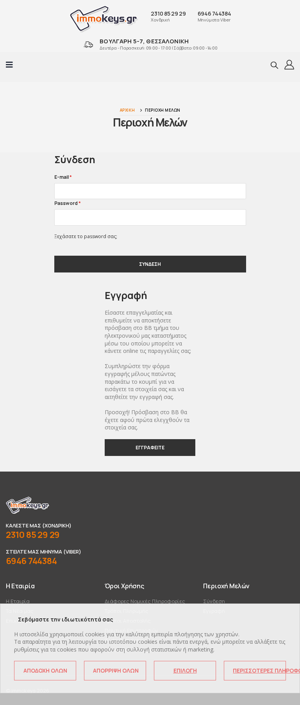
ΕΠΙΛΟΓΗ (185, 670)
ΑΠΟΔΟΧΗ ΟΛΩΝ (45, 670)
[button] (274, 65)
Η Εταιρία (18, 601)
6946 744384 (214, 13)
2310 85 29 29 (168, 13)
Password (67, 203)
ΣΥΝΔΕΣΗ (150, 264)
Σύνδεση (214, 601)
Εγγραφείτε (150, 447)
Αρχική (127, 110)
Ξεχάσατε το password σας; (85, 236)
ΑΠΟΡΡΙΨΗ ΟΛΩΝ (116, 670)
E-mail (63, 177)
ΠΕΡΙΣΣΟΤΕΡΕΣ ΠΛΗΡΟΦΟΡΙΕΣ (259, 670)
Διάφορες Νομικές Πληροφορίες (145, 601)
